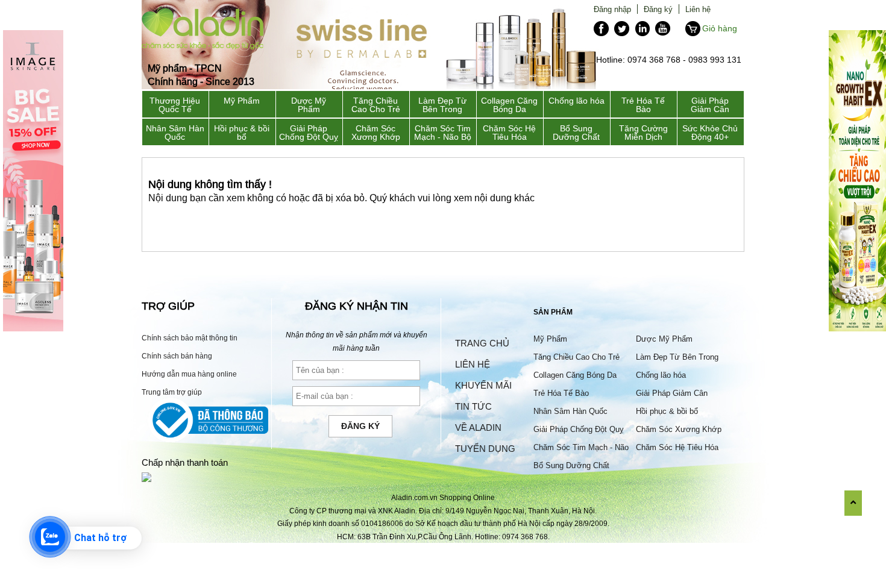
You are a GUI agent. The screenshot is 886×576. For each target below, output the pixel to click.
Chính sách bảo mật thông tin (189, 337)
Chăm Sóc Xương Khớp (375, 133)
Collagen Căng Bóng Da (509, 105)
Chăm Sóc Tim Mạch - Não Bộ (442, 133)
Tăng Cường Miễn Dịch (643, 133)
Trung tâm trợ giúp (172, 391)
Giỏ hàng (719, 28)
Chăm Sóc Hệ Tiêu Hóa (509, 133)
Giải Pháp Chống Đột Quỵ (308, 133)
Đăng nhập (612, 9)
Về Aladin (478, 427)
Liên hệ (698, 9)
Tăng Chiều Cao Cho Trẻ (375, 105)
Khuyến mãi (483, 385)
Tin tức (473, 406)
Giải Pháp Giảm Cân (710, 105)
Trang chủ (482, 343)
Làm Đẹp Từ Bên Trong (442, 105)
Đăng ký (658, 9)
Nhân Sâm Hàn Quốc (175, 133)
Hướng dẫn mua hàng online (189, 373)
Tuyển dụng (485, 448)
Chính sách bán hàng (177, 355)
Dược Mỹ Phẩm (308, 105)
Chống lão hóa (576, 100)
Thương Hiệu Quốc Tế (174, 105)
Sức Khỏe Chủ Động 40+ (710, 133)
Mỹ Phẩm (242, 100)
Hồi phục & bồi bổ (241, 133)
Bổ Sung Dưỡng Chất (576, 133)
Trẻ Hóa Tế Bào (643, 105)
